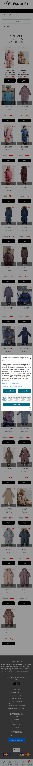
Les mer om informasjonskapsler (11, 383)
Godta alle (25, 391)
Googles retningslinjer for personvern (12, 386)
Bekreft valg (16, 404)
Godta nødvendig (9, 391)
